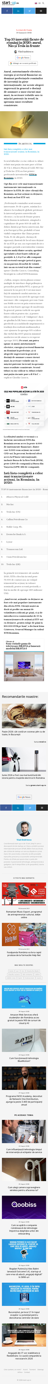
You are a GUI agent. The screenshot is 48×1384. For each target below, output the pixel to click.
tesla (11, 971)
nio (23, 971)
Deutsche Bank (33, 971)
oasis (39, 978)
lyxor (20, 978)
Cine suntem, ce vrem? (12, 1369)
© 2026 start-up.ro (24, 1380)
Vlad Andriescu (25, 51)
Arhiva (20, 1372)
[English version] (36, 3)
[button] (39, 3)
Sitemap (40, 1369)
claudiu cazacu (14, 974)
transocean (29, 978)
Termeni (32, 1369)
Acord (25, 1369)
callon (37, 974)
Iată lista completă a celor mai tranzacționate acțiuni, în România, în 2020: (21, 151)
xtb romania (27, 974)
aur (17, 971)
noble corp (11, 978)
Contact (27, 1372)
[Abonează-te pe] (23, 57)
